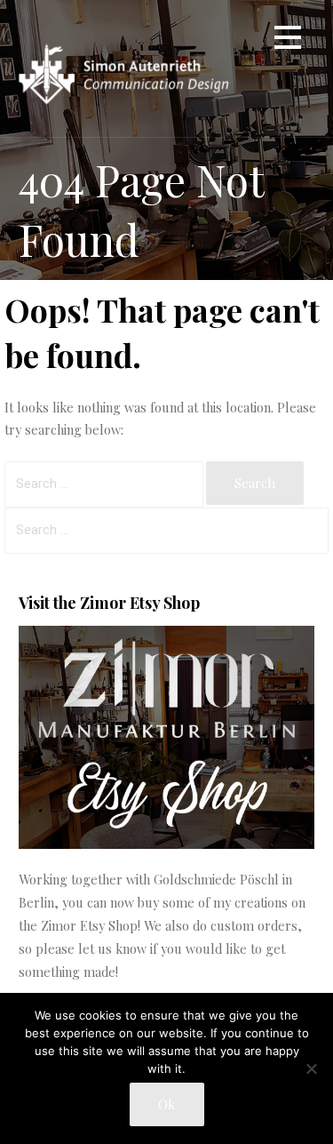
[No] (311, 1068)
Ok (167, 1104)
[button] (287, 40)
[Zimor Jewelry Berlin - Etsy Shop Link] (166, 843)
